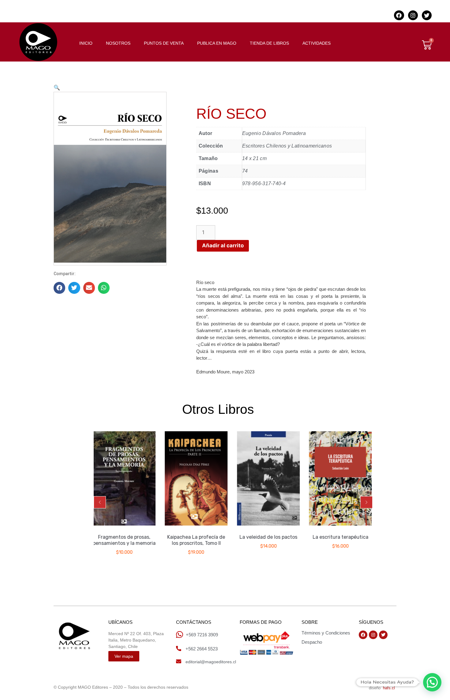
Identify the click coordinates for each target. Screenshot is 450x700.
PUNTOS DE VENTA (164, 43)
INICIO (85, 43)
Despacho (312, 642)
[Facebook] (399, 15)
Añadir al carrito (223, 245)
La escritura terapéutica (311, 537)
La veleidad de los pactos (240, 537)
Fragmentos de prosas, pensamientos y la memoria (95, 540)
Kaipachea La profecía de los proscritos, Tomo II (168, 540)
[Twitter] (427, 15)
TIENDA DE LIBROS (269, 43)
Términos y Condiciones (326, 632)
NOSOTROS (118, 43)
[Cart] (426, 45)
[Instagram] (413, 15)
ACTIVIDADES (316, 43)
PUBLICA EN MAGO (216, 43)
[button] (100, 502)
